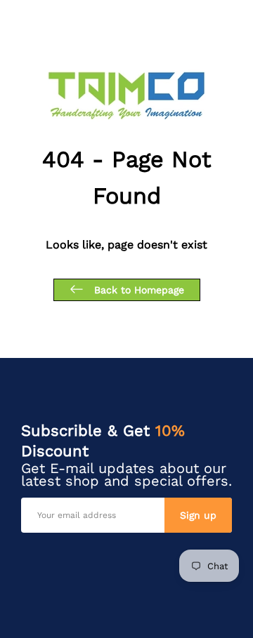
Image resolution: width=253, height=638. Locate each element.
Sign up (198, 515)
